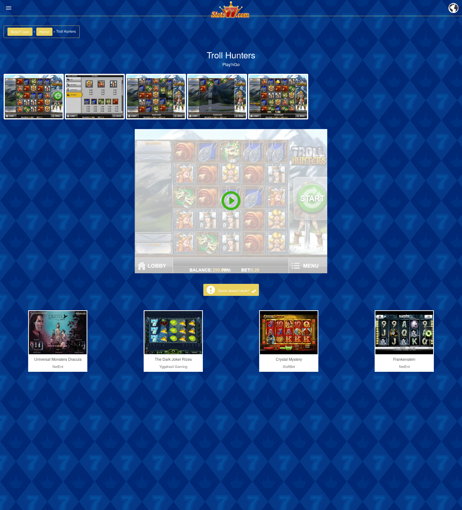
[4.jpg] (217, 96)
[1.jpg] (34, 96)
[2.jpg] (95, 96)
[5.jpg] (278, 96)
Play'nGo (231, 64)
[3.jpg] (156, 96)
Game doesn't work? (234, 290)
